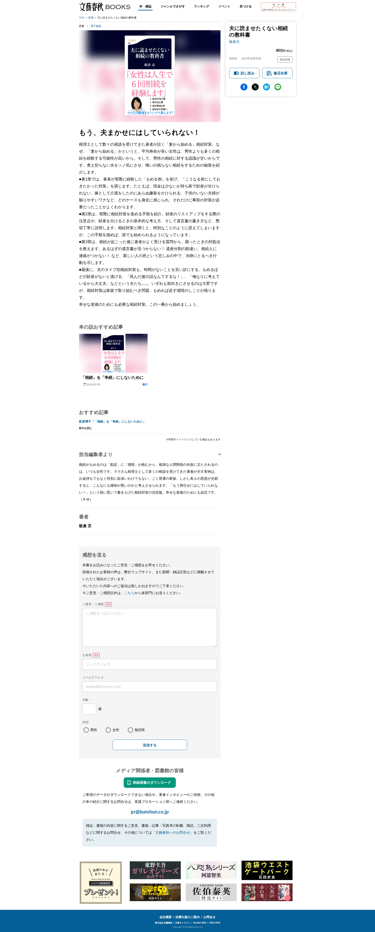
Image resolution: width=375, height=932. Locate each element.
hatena (266, 87)
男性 (93, 730)
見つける (246, 6)
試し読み (248, 73)
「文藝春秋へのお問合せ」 (173, 832)
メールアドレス (93, 677)
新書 (91, 17)
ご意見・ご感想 (93, 604)
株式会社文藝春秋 (163, 923)
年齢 (85, 700)
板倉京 (234, 41)
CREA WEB (214, 923)
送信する (150, 745)
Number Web (199, 923)
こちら (129, 593)
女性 (115, 730)
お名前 (87, 655)
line (277, 87)
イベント (224, 6)
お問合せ (209, 917)
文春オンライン (182, 923)
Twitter (255, 87)
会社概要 (166, 917)
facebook (243, 87)
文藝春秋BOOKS (104, 7)
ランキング (201, 6)
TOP (81, 17)
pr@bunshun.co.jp (150, 812)
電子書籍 (96, 26)
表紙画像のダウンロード (152, 782)
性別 (85, 722)
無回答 (140, 730)
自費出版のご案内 (187, 917)
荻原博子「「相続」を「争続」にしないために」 (112, 421)
